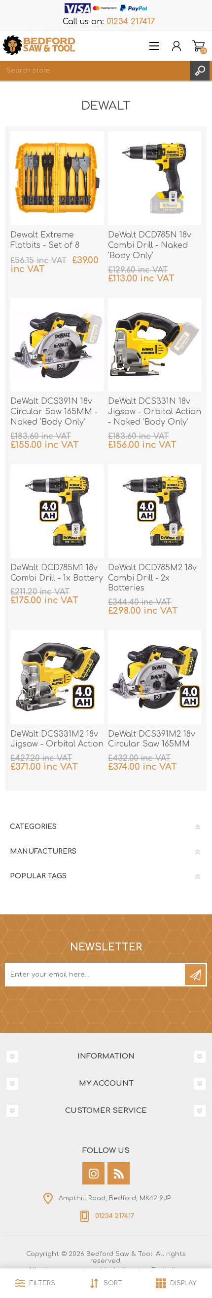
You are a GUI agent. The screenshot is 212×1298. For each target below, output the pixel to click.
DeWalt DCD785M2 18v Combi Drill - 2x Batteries (152, 578)
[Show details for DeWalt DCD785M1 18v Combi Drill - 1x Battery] (57, 511)
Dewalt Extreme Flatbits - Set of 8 (44, 240)
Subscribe (195, 974)
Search (200, 70)
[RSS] (118, 1173)
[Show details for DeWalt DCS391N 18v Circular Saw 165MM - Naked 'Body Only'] (57, 345)
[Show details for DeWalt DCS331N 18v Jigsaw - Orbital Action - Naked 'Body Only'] (155, 345)
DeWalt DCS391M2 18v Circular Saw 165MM (151, 739)
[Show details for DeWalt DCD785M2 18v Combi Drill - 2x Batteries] (155, 511)
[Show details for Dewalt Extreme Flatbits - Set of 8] (57, 178)
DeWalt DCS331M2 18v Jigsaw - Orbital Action (57, 739)
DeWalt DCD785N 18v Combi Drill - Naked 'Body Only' (149, 245)
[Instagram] (93, 1173)
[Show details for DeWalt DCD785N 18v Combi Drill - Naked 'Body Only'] (155, 178)
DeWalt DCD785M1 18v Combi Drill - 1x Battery (56, 573)
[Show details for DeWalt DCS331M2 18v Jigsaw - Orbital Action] (57, 677)
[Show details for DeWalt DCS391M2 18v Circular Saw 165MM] (155, 677)
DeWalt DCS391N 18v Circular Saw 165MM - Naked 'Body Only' (54, 412)
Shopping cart (198, 46)
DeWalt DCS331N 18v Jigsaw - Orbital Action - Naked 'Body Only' (154, 412)
